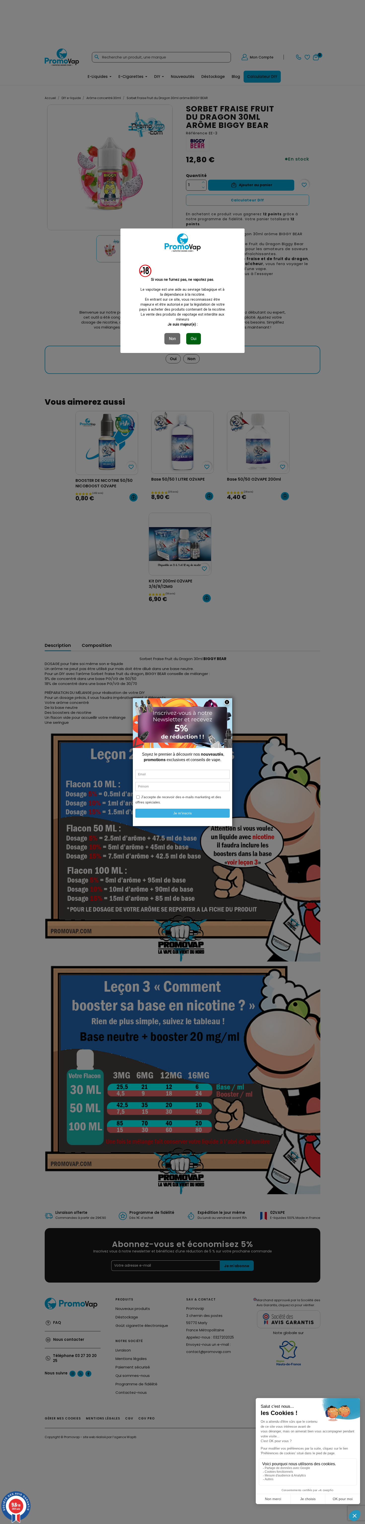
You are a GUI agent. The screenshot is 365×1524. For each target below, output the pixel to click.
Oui (193, 338)
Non (172, 338)
